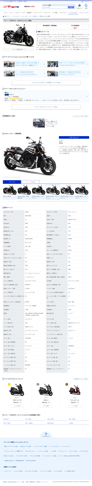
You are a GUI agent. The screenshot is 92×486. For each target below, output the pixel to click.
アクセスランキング (30, 451)
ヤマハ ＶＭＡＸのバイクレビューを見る (46, 107)
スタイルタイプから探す (31, 471)
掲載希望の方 (32, 482)
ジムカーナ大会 (73, 451)
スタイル (17, 12)
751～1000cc (29, 423)
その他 (71, 423)
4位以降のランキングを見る (81, 379)
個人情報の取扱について (14, 482)
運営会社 (39, 482)
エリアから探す (58, 471)
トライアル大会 (83, 451)
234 (75, 28)
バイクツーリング (83, 12)
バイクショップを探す (46, 471)
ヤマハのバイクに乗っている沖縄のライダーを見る (46, 82)
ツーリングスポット (54, 446)
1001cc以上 (50, 423)
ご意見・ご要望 (24, 482)
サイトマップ (86, 1)
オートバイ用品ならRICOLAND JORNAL (69, 456)
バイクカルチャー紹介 (21, 456)
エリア (23, 12)
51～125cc (28, 419)
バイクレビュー (63, 12)
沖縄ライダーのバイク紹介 (11, 446)
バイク (5, 12)
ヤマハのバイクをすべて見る (81, 116)
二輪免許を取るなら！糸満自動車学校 (14, 460)
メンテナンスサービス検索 (40, 446)
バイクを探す (17, 406)
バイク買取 (55, 12)
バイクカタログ (73, 12)
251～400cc (72, 419)
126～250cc (50, 419)
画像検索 (29, 12)
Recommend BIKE (31, 460)
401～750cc (7, 423)
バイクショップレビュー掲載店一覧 (13, 451)
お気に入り (79, 8)
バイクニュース (62, 451)
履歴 (86, 8)
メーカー (11, 12)
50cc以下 (6, 419)
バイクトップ (7, 471)
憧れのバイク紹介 (8, 456)
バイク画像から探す (69, 471)
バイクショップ (37, 12)
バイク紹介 (53, 451)
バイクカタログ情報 (34, 456)
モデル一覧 (12, 182)
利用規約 (5, 482)
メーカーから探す (18, 471)
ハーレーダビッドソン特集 (49, 456)
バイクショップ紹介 (43, 451)
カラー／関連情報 (30, 182)
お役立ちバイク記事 (25, 446)
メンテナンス (46, 12)
